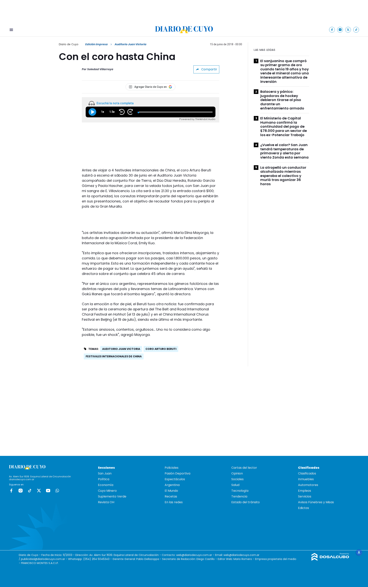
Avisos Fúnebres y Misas (316, 502)
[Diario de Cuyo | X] (348, 29)
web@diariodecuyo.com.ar (194, 555)
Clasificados (307, 473)
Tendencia (239, 496)
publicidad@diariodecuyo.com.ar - (44, 559)
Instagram (20, 490)
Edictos (303, 508)
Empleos (304, 490)
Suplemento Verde (112, 496)
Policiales (171, 467)
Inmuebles (306, 479)
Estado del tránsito (245, 502)
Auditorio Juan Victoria (121, 349)
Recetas (171, 496)
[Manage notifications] (359, 552)
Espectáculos (175, 479)
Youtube (48, 490)
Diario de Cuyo (68, 44)
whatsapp (57, 490)
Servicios (304, 496)
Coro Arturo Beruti (160, 349)
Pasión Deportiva (177, 473)
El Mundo (171, 490)
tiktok (29, 490)
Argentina (172, 485)
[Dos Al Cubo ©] (330, 559)
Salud (235, 485)
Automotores (308, 485)
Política (103, 479)
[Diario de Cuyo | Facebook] (332, 29)
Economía (105, 485)
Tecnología (239, 490)
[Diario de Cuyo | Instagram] (340, 29)
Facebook (11, 490)
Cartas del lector (244, 467)
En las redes (174, 502)
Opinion (237, 473)
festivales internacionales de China (114, 356)
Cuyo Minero (107, 490)
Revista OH (106, 502)
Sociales (237, 479)
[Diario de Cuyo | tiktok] (356, 29)
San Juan (105, 473)
